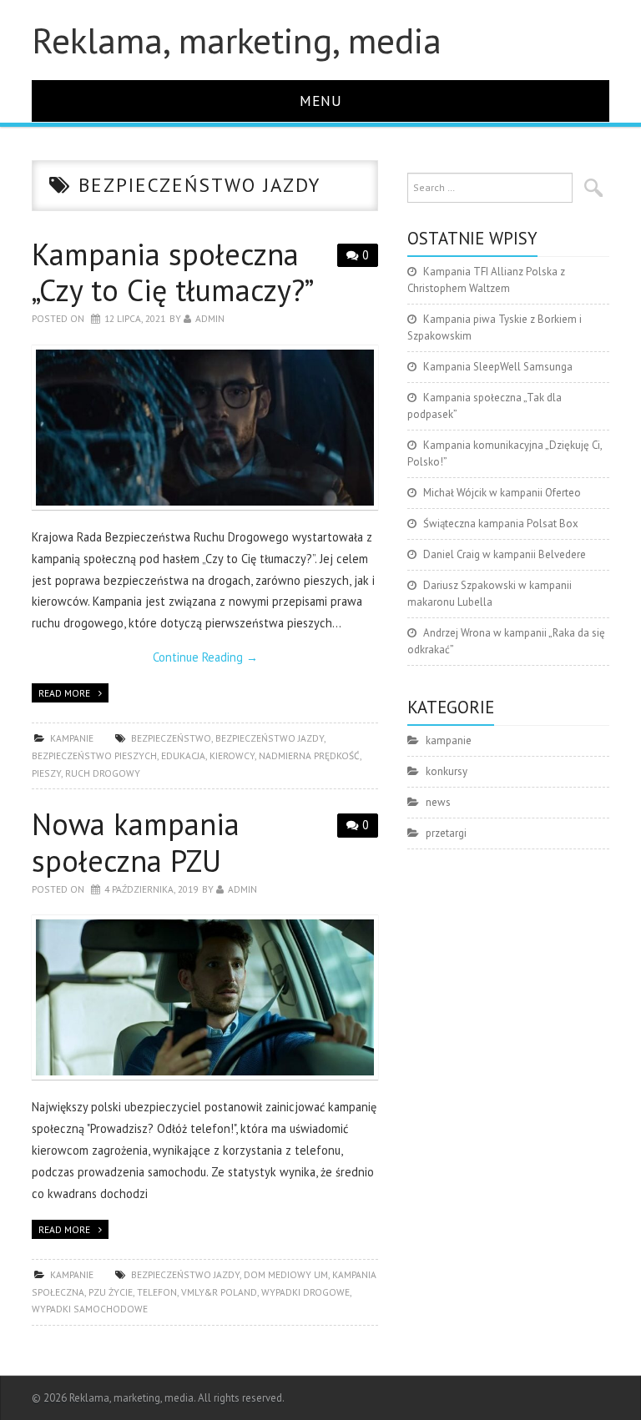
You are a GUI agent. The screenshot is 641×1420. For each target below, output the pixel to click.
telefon (157, 1292)
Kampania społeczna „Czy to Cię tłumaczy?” (173, 272)
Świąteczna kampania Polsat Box (500, 523)
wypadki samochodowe (90, 1308)
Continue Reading (205, 657)
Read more (64, 693)
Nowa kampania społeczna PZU (136, 841)
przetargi (446, 833)
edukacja (183, 755)
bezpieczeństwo (171, 738)
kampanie (71, 738)
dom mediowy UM (286, 1274)
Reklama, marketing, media (237, 40)
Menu (321, 100)
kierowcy (232, 755)
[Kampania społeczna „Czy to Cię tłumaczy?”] (205, 428)
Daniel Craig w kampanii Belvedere (504, 554)
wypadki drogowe (305, 1292)
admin (210, 318)
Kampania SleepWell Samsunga (498, 367)
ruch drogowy (102, 773)
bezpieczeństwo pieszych (94, 755)
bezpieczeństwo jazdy (269, 738)
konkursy (446, 771)
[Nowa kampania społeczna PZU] (205, 997)
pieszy (46, 773)
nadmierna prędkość (309, 755)
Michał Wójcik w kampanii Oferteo (502, 493)
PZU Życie (110, 1292)
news (438, 802)
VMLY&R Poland (219, 1292)
